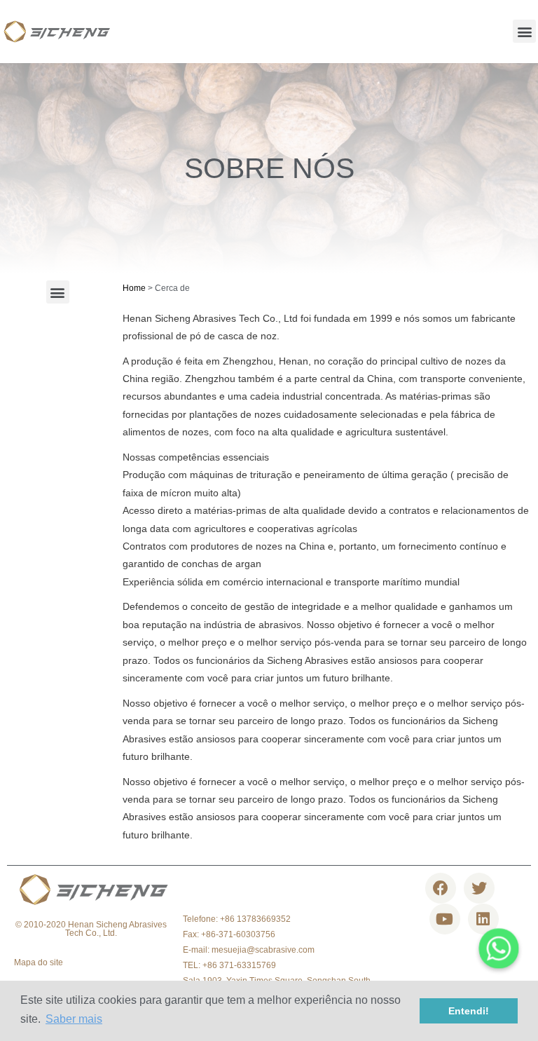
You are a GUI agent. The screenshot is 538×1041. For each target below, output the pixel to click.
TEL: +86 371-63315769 (229, 965)
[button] (524, 31)
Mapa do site (38, 962)
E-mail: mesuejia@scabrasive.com (249, 950)
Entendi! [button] (468, 1010)
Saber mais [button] (74, 1019)
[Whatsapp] (499, 948)
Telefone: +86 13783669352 (237, 919)
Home (134, 287)
